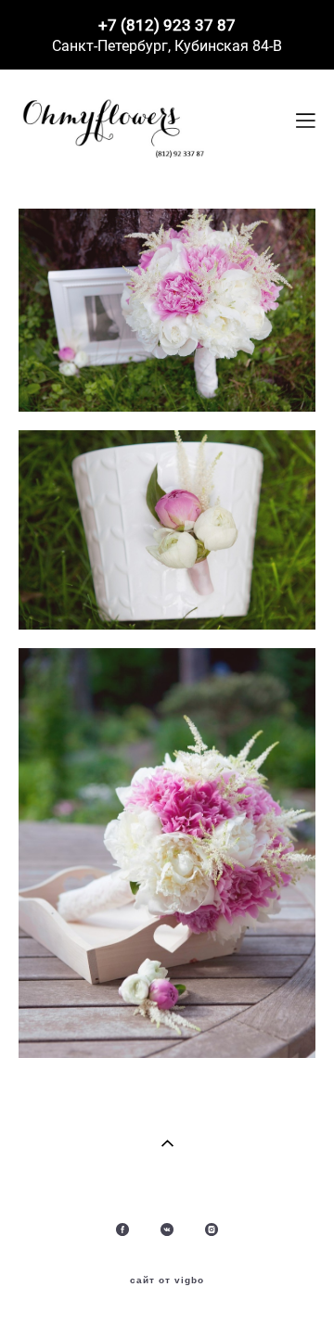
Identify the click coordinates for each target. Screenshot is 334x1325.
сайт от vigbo (167, 1280)
